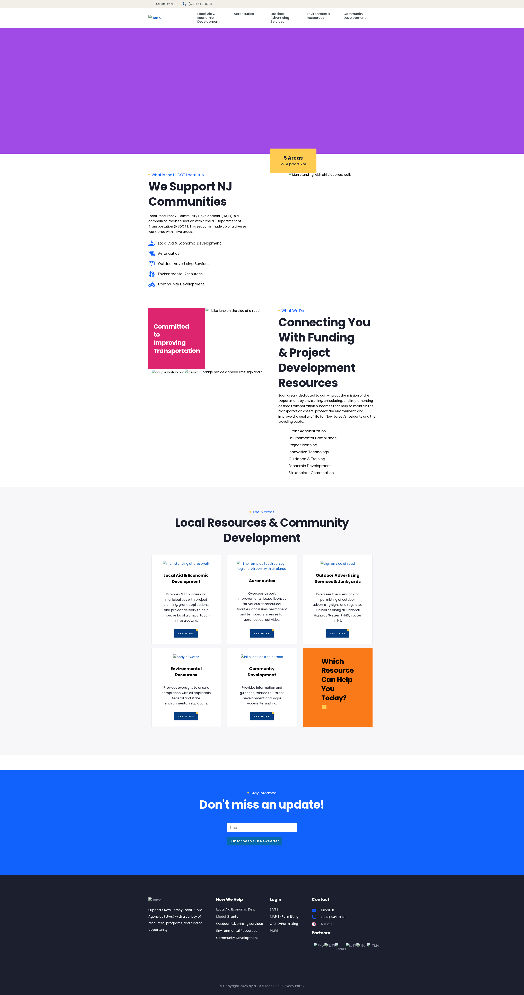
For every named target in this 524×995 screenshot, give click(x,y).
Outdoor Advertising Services (279, 18)
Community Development (354, 16)
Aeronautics (244, 14)
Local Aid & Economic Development (208, 18)
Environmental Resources (319, 16)
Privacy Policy (293, 986)
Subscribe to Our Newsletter (254, 841)
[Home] (154, 17)
